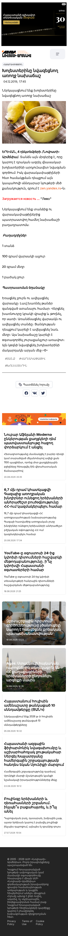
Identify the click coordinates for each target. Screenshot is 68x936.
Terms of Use (27, 923)
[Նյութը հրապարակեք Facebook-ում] (26, 393)
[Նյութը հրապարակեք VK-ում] (35, 393)
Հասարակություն (12, 64)
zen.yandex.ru (50, 188)
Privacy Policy (11, 923)
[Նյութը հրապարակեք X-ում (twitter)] (43, 393)
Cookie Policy (40, 923)
